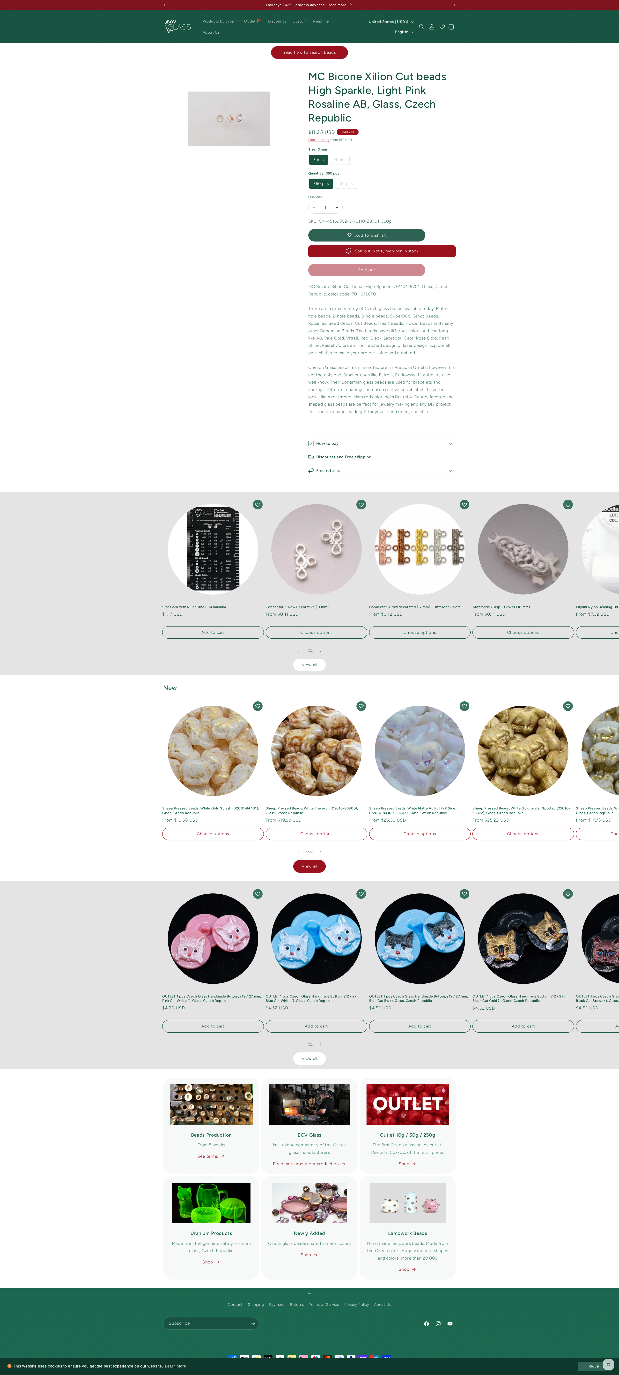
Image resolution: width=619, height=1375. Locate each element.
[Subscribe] (253, 1323)
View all (309, 664)
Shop (404, 1163)
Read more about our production (306, 1163)
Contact (235, 1304)
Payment (277, 1304)
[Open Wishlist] (442, 27)
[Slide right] (320, 650)
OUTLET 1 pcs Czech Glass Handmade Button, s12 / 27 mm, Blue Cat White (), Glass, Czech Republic (315, 998)
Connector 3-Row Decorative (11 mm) (297, 607)
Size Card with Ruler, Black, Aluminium (194, 607)
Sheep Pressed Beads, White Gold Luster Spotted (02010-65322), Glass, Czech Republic (521, 810)
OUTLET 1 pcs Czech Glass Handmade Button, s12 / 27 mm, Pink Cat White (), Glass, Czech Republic (211, 998)
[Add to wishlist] (258, 504)
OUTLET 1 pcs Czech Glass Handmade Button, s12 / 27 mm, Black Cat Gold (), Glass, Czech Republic (521, 998)
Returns (297, 1304)
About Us (382, 1304)
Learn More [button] (175, 1366)
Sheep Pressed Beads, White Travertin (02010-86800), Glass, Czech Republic (312, 810)
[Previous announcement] (164, 5)
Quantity (315, 197)
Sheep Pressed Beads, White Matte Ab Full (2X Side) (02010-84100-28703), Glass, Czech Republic (413, 810)
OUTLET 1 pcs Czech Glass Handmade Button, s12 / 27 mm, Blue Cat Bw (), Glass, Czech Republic (418, 998)
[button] (220, 21)
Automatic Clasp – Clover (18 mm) (501, 607)
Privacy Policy (356, 1304)
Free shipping (319, 140)
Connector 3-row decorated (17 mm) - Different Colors (415, 607)
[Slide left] (298, 650)
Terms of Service (324, 1304)
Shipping (256, 1304)
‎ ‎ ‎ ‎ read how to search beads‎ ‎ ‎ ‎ (309, 52)
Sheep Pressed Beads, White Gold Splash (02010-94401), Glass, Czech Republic (210, 810)
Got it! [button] (595, 1366)
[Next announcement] (454, 5)
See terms (207, 1156)
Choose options (316, 632)
